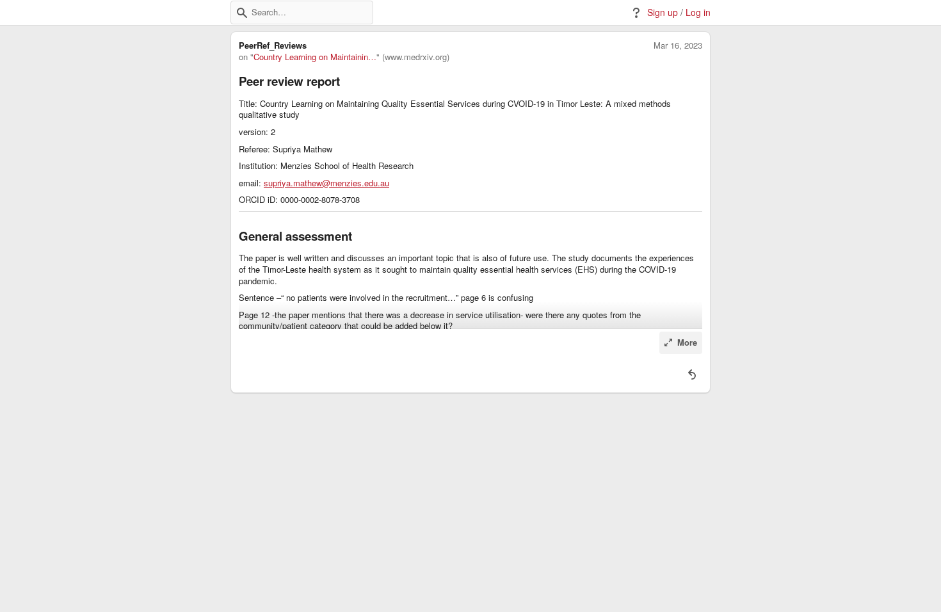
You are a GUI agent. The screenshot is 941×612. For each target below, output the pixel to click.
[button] (241, 12)
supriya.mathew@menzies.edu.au (326, 183)
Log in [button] (698, 12)
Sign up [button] (662, 12)
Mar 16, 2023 (678, 45)
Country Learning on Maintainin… (314, 57)
